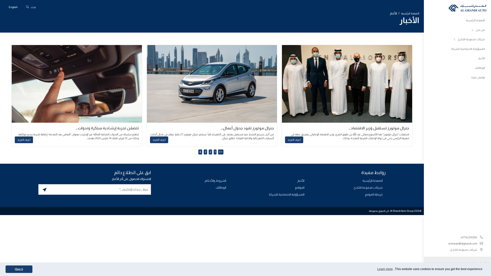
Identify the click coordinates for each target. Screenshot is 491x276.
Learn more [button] (385, 269)
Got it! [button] (19, 269)
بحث (33, 7)
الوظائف (480, 67)
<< (220, 152)
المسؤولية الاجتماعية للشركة (468, 48)
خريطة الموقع (374, 194)
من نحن (480, 29)
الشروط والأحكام (215, 180)
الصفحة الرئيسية (475, 20)
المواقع (299, 187)
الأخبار (481, 58)
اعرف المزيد (294, 139)
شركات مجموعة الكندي (471, 39)
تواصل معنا (478, 77)
